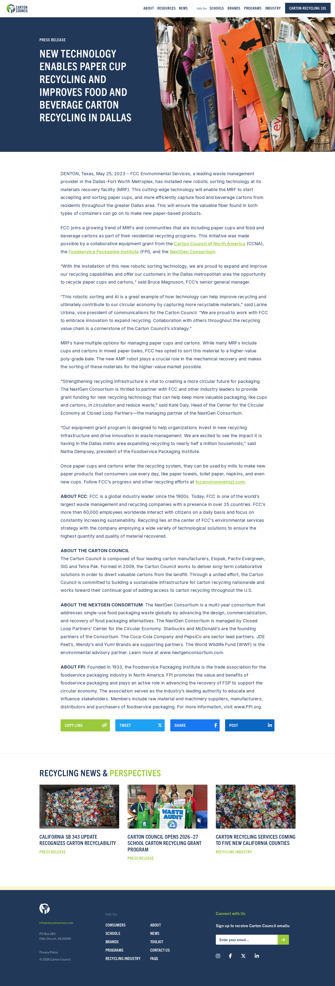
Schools (217, 8)
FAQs (154, 958)
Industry (273, 8)
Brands (234, 8)
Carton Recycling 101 (307, 8)
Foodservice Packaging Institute (104, 251)
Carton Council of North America (209, 243)
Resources (166, 8)
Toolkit (156, 941)
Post (233, 725)
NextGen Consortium (192, 251)
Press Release (52, 39)
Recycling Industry (123, 958)
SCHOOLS (113, 933)
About (148, 8)
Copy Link (74, 725)
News (183, 8)
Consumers (116, 924)
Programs (253, 8)
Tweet (125, 725)
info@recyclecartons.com (56, 923)
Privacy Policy (48, 952)
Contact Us (160, 950)
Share (180, 725)
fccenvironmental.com (220, 481)
